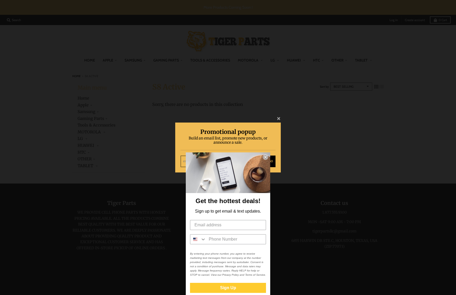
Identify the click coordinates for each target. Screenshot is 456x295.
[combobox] (198, 239)
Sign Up (228, 287)
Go (271, 161)
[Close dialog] (265, 157)
